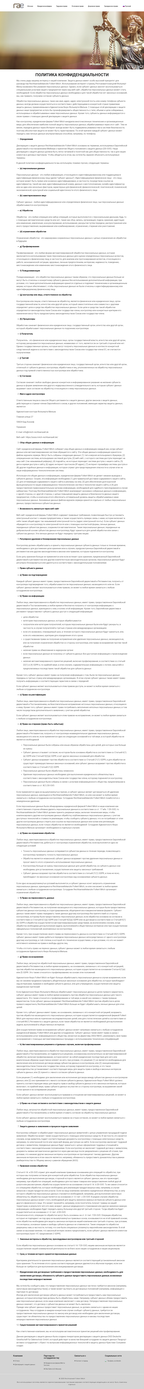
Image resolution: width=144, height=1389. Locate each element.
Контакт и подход (82, 1361)
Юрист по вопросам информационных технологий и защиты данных (73, 1342)
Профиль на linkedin (114, 1361)
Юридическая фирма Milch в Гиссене (54, 1364)
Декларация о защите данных (24, 1364)
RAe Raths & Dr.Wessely (53, 1369)
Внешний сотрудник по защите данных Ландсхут (103, 1339)
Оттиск (17, 1361)
